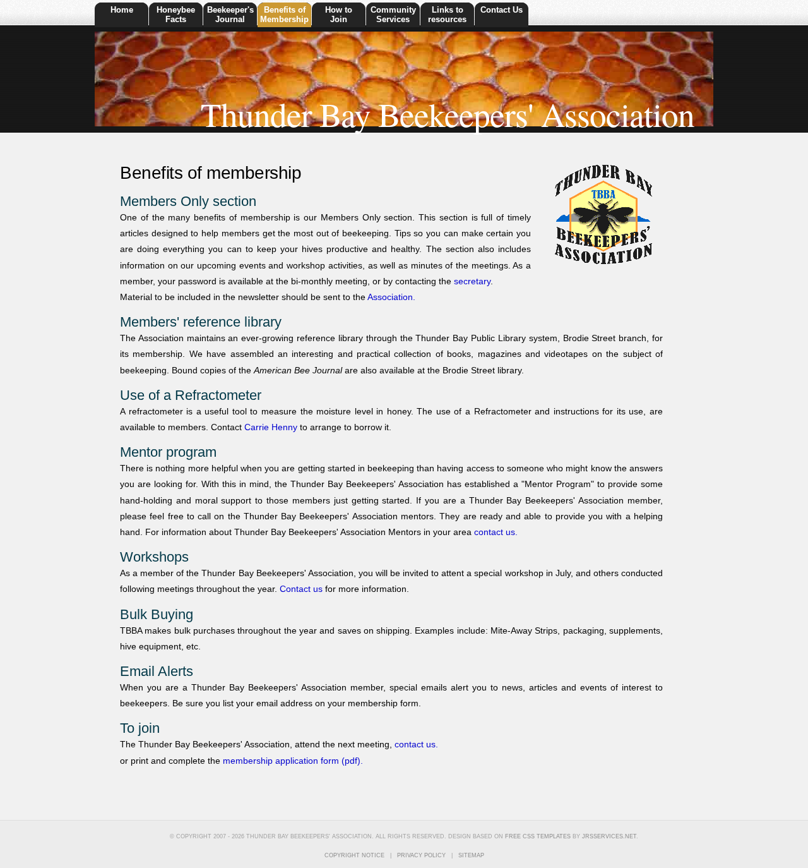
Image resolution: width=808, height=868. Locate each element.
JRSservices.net (609, 836)
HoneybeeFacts (176, 14)
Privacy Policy (422, 855)
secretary (472, 281)
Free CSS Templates (538, 836)
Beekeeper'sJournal (230, 14)
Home (121, 10)
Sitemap (471, 855)
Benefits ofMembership (284, 14)
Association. (391, 297)
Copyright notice (354, 855)
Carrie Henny (270, 427)
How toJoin (338, 14)
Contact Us (501, 10)
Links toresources (447, 14)
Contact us (301, 589)
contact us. (496, 532)
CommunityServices (393, 14)
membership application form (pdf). (293, 761)
